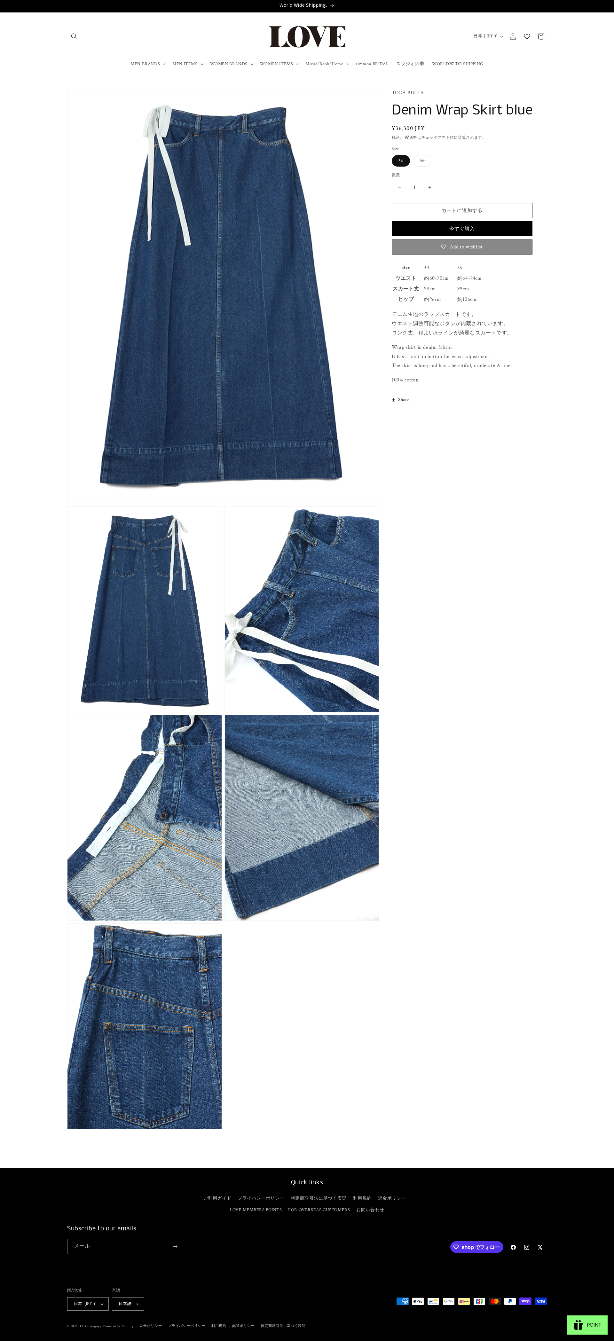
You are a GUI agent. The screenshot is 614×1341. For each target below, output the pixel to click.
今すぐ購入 (462, 229)
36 (424, 161)
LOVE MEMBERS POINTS (256, 1210)
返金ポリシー (392, 1198)
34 (400, 160)
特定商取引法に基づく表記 (319, 1198)
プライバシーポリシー (261, 1198)
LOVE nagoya (91, 1326)
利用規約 (362, 1198)
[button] (74, 36)
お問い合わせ (370, 1210)
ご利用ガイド (217, 1198)
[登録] (175, 1246)
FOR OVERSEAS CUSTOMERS (319, 1210)
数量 (396, 174)
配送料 (411, 137)
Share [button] (403, 400)
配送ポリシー (243, 1326)
